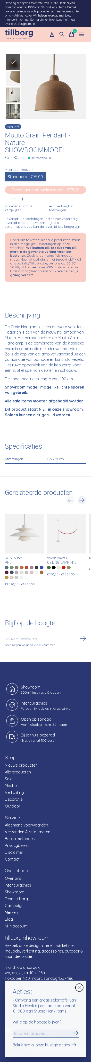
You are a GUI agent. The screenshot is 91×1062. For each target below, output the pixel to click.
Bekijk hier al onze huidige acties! (42, 1045)
